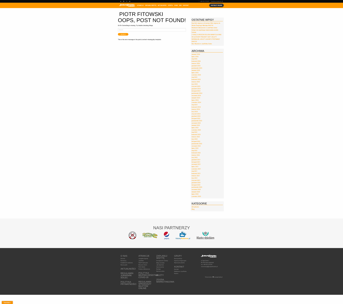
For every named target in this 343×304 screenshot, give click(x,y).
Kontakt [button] (186, 5)
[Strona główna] (120, 1)
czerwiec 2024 (196, 102)
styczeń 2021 (196, 180)
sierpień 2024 (196, 98)
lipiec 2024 (195, 100)
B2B (180, 5)
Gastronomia (160, 267)
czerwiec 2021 (196, 169)
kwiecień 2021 (196, 173)
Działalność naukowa (127, 262)
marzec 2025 (196, 82)
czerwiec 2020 (196, 196)
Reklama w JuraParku (180, 271)
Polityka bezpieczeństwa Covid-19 (148, 275)
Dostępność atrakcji (162, 260)
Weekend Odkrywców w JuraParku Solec (204, 28)
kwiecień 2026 (196, 61)
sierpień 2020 (196, 192)
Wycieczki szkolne (179, 262)
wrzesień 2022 (196, 146)
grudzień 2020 (196, 182)
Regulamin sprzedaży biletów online (144, 285)
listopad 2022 (196, 141)
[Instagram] (126, 1)
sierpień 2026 (196, 54)
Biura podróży (178, 258)
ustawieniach (173, 302)
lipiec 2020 (195, 194)
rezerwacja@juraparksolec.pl (209, 266)
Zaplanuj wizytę (150, 5)
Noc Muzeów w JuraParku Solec (202, 44)
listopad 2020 (196, 185)
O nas (124, 256)
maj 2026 (194, 59)
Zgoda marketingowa (165, 280)
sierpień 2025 (196, 70)
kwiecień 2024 (196, 107)
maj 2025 (194, 77)
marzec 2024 (196, 109)
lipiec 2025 (195, 73)
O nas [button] (176, 5)
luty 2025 (195, 84)
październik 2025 (197, 68)
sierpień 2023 (196, 125)
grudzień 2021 (196, 160)
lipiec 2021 (195, 166)
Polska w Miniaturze (144, 269)
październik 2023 (197, 121)
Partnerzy (123, 260)
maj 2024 (194, 105)
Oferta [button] (170, 5)
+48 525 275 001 (204, 1)
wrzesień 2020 (196, 189)
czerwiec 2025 (196, 75)
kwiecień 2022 (196, 153)
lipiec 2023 (195, 127)
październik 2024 (197, 93)
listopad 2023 (196, 118)
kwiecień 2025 (196, 79)
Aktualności (162, 5)
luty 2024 (195, 111)
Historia (123, 258)
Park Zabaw (141, 267)
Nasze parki (124, 265)
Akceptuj (193, 301)
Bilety (160, 275)
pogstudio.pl (218, 277)
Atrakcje (140, 5)
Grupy (178, 256)
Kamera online (160, 271)
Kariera (176, 273)
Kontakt (179, 266)
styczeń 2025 (196, 86)
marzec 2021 (196, 176)
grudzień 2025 (196, 66)
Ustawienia (215, 301)
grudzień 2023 (196, 116)
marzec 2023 (196, 137)
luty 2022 (195, 157)
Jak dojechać (160, 265)
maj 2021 (194, 171)
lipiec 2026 (195, 56)
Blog (193, 209)
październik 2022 (197, 144)
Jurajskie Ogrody (143, 258)
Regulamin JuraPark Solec (127, 275)
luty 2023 (195, 139)
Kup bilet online (216, 5)
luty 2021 (195, 178)
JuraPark (141, 260)
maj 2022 (194, 150)
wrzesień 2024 (196, 95)
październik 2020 (197, 187)
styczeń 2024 (196, 114)
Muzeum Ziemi (142, 265)
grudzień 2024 (196, 89)
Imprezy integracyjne (180, 260)
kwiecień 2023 (196, 134)
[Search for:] (152, 30)
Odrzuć (204, 301)
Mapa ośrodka (160, 263)
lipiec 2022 (195, 148)
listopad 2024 (196, 91)
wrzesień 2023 (196, 123)
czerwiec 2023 (196, 130)
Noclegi (158, 269)
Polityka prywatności (128, 283)
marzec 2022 (196, 155)
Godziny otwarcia (216, 1)
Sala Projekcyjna (143, 262)
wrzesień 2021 (196, 164)
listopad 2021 (196, 162)
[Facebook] (123, 1)
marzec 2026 (196, 63)
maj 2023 (194, 132)
